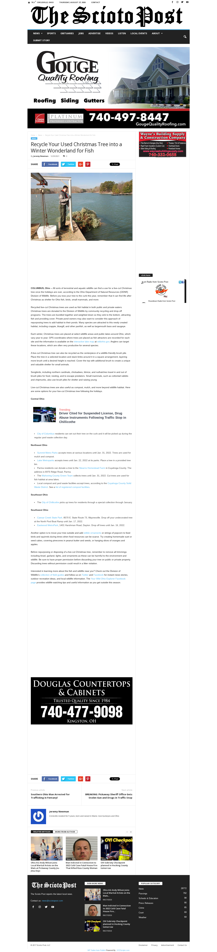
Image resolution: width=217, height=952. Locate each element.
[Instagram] (177, 2)
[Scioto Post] (108, 17)
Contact (95, 2)
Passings (143, 893)
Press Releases (146, 903)
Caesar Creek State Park (49, 517)
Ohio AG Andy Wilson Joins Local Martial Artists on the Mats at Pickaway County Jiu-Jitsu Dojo (45, 866)
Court (141, 912)
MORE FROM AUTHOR (65, 832)
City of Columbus (45, 433)
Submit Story (41, 40)
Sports (51, 33)
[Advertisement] (81, 264)
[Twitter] (182, 2)
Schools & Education (148, 898)
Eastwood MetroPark (47, 525)
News (36, 33)
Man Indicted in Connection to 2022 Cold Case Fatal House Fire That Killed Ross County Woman (81, 865)
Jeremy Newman (40, 156)
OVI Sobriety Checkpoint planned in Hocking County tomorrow (114, 865)
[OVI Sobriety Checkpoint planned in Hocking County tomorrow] (116, 848)
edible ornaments (92, 533)
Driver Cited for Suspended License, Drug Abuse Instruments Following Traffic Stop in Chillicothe (92, 418)
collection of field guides (52, 575)
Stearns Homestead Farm (92, 468)
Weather (142, 917)
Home (33, 135)
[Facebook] (172, 2)
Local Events (139, 33)
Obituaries (67, 33)
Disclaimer (143, 945)
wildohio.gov (103, 341)
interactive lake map (84, 341)
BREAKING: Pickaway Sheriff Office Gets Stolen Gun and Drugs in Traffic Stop (108, 796)
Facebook (99, 575)
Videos (109, 33)
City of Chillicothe (50, 502)
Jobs (81, 33)
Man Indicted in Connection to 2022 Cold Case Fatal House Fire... (117, 908)
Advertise (94, 33)
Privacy (154, 945)
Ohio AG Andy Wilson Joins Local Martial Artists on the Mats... (116, 893)
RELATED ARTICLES (41, 832)
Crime (141, 908)
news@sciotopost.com (52, 901)
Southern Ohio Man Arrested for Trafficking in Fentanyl (50, 796)
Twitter (85, 575)
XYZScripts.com (123, 950)
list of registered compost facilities (72, 487)
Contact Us (182, 945)
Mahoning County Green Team (57, 475)
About (156, 33)
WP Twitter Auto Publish (97, 950)
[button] (184, 36)
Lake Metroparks (45, 460)
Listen (122, 33)
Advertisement (167, 945)
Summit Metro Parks (47, 452)
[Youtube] (187, 2)
